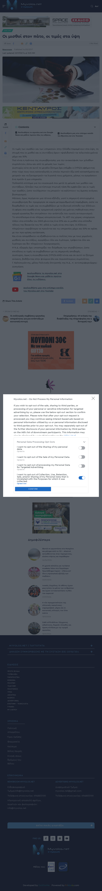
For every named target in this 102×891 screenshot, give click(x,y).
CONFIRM (33, 489)
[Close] (94, 399)
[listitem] (51, 442)
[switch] (82, 448)
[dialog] (51, 445)
